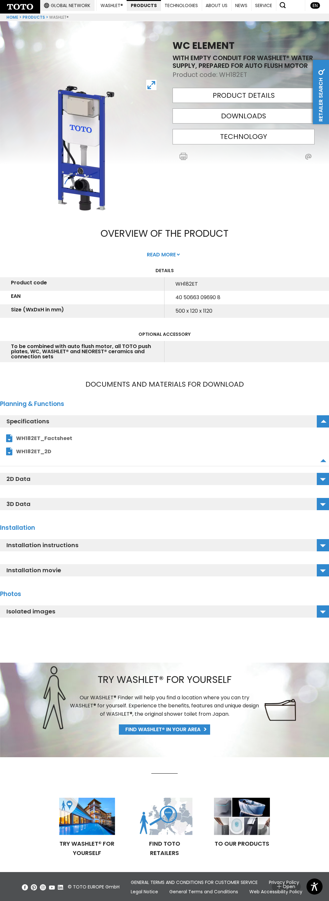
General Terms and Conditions (203, 891)
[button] (67, 5)
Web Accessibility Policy (275, 891)
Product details (244, 95)
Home (12, 17)
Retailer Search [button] (321, 99)
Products (33, 17)
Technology (243, 137)
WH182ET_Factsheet (44, 438)
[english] (20, 7)
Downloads (243, 116)
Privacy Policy (284, 882)
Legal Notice (144, 891)
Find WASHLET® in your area (162, 729)
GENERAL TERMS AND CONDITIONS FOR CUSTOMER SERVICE (194, 882)
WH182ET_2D (33, 451)
